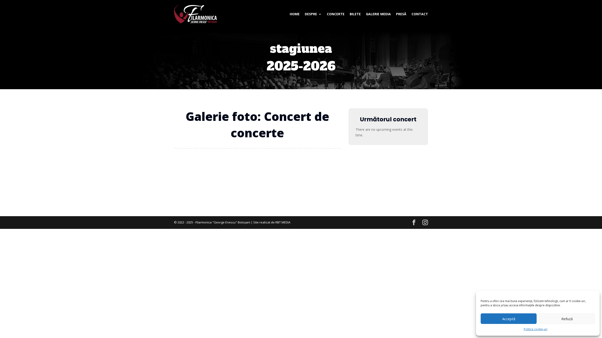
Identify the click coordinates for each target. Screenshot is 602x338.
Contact (420, 14)
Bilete (355, 14)
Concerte (336, 14)
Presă (401, 14)
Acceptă (508, 318)
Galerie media (378, 14)
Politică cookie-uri (535, 329)
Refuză (567, 318)
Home (295, 14)
